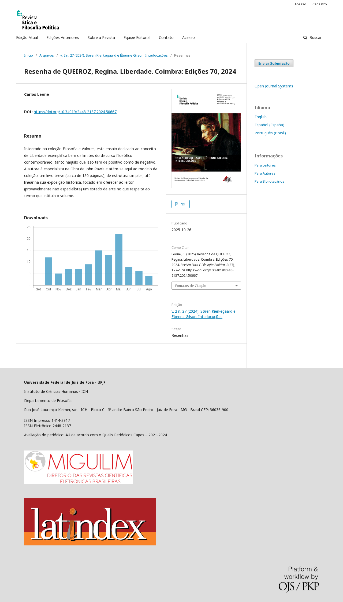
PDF (182, 204)
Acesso (188, 37)
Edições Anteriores (62, 37)
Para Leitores (265, 165)
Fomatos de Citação (190, 285)
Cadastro (319, 4)
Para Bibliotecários (269, 181)
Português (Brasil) (270, 132)
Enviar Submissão (274, 63)
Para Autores (265, 173)
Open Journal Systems (274, 85)
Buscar (315, 37)
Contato (166, 37)
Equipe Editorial (137, 37)
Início (28, 55)
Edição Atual (27, 37)
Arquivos (46, 55)
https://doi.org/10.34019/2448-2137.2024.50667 (75, 111)
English (261, 116)
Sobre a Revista (101, 37)
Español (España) (269, 124)
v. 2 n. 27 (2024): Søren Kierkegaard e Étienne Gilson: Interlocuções (114, 55)
